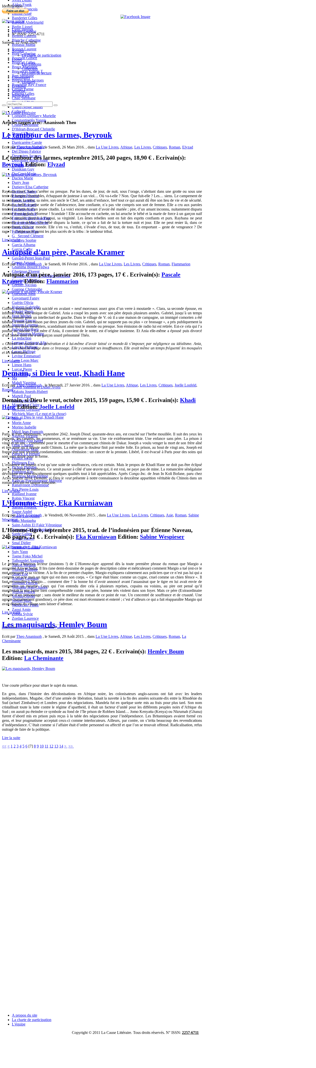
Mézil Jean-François (27, 431)
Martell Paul (21, 396)
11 (46, 746)
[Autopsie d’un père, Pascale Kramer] (32, 292)
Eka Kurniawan (96, 537)
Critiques (160, 147)
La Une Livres (107, 147)
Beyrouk (13, 164)
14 (61, 746)
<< (4, 746)
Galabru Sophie (24, 240)
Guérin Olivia (22, 302)
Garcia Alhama (23, 245)
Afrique (126, 147)
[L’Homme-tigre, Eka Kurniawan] (29, 547)
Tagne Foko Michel (27, 556)
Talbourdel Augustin (28, 560)
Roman (174, 147)
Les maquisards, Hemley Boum (54, 624)
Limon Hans (21, 365)
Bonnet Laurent (24, 49)
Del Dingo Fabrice (26, 151)
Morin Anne (21, 423)
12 (51, 746)
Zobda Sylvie (22, 614)
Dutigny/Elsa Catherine (30, 187)
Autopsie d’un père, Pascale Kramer (63, 252)
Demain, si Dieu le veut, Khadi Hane (63, 373)
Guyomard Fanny (26, 298)
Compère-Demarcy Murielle (34, 116)
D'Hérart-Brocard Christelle (33, 129)
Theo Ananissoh (29, 147)
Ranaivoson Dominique (30, 485)
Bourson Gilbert (24, 58)
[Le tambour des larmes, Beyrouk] (29, 174)
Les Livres (142, 147)
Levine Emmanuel (26, 356)
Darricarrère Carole (27, 142)
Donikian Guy (23, 169)
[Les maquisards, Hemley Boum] (28, 668)
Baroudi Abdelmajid (27, 22)
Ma (14, 378)
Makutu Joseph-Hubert (30, 391)
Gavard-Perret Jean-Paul (31, 258)
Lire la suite (11, 240)
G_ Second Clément (27, 236)
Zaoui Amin (21, 609)
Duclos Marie (22, 178)
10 (42, 746)
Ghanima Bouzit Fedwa (30, 267)
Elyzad (187, 147)
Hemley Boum (166, 651)
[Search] (4, 105)
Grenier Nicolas (24, 285)
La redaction (21, 338)
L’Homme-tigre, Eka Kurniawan (57, 502)
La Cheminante (43, 658)
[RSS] (13, 21)
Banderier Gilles (24, 18)
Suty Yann (20, 552)
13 (56, 746)
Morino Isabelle (24, 427)
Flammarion (181, 264)
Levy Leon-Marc (25, 360)
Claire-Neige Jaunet (27, 107)
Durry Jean (20, 182)
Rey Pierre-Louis (25, 489)
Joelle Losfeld (185, 385)
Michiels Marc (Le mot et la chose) (39, 414)
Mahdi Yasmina (24, 383)
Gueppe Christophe (27, 289)
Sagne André (22, 512)
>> (71, 746)
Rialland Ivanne (24, 494)
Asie (169, 515)
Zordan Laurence (25, 618)
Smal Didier (21, 543)
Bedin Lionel (22, 27)
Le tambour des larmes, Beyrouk (57, 134)
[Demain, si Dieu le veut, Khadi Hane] (33, 417)
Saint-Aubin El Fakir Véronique (37, 525)
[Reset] (56, 105)
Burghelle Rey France (29, 85)
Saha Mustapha (24, 520)
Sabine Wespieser (162, 537)
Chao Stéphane (24, 98)
